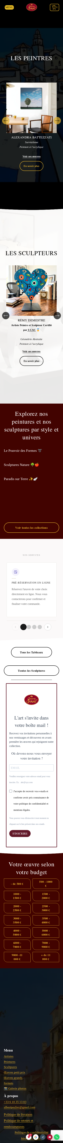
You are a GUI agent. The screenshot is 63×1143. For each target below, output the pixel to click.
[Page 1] (23, 627)
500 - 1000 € (45, 884)
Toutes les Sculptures (31, 671)
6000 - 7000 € (17, 945)
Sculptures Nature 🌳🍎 (21, 465)
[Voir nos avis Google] (35, 1137)
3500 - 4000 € (46, 920)
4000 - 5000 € (17, 932)
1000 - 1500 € (17, 896)
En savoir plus (31, 166)
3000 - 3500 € (17, 920)
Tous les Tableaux (31, 652)
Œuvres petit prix (14, 1072)
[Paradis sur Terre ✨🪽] (21, 472)
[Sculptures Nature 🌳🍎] (21, 458)
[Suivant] (57, 120)
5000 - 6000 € (46, 932)
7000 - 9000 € (46, 945)
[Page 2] (29, 627)
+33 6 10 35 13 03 (15, 1102)
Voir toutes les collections (31, 528)
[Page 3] (34, 627)
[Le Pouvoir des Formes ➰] (23, 444)
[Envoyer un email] (49, 1137)
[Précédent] (5, 120)
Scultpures (10, 1067)
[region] (31, 120)
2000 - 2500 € (17, 908)
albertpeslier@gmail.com (19, 1107)
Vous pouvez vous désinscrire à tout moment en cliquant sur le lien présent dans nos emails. (29, 821)
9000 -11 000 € (17, 957)
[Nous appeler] (56, 1137)
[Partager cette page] (43, 1137)
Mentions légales (31, 1138)
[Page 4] (40, 627)
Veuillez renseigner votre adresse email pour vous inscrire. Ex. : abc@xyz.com (29, 779)
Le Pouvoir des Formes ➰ (23, 450)
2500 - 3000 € (46, 908)
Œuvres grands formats (13, 1080)
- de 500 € (17, 884)
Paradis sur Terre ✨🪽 (21, 479)
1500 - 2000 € (46, 896)
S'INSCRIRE (19, 833)
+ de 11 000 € (45, 957)
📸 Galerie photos (15, 1088)
